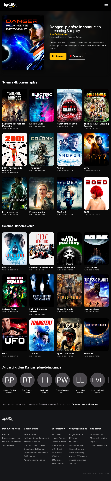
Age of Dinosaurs (65, 353)
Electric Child (36, 124)
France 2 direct (59, 438)
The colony (35, 168)
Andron (60, 168)
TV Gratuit (73, 441)
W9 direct (56, 456)
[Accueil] (10, 5)
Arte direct (57, 452)
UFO (4, 353)
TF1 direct (56, 434)
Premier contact (37, 212)
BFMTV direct (58, 463)
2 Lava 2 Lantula (65, 309)
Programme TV (76, 434)
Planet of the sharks (67, 124)
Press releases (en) (11, 438)
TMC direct (57, 460)
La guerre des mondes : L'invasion (14, 125)
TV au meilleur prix (98, 445)
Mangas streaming (77, 460)
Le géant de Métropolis (41, 267)
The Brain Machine (66, 267)
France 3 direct (59, 441)
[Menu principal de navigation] (106, 5)
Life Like (6, 267)
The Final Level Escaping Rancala (96, 125)
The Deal (61, 212)
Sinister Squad (9, 309)
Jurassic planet (92, 309)
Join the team (8, 445)
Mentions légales (32, 441)
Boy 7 (86, 168)
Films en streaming (58, 37)
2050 (86, 212)
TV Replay (73, 438)
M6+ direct (57, 449)
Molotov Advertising (11, 441)
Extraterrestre (10, 212)
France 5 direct (59, 445)
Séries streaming (76, 449)
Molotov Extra (96, 434)
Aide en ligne (30, 434)
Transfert (34, 353)
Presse (5, 434)
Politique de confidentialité (36, 438)
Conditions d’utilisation (34, 449)
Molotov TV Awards (78, 456)
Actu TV (72, 463)
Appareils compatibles (34, 460)
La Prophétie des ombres (38, 310)
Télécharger (29, 456)
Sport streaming (76, 452)
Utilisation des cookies (34, 445)
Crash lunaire (90, 267)
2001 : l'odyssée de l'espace (12, 169)
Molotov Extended (98, 438)
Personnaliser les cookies (36, 452)
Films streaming (76, 445)
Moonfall (88, 353)
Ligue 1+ (94, 441)
